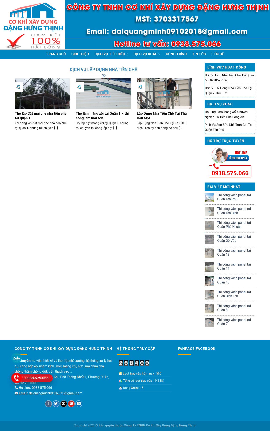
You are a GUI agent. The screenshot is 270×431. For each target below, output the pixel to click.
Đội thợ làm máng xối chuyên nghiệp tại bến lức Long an (226, 114)
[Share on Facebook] (48, 403)
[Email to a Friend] (63, 403)
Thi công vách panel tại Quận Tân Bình (234, 211)
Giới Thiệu (80, 54)
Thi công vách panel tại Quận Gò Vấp (234, 239)
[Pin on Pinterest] (71, 403)
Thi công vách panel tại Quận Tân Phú (234, 197)
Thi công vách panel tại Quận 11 (234, 266)
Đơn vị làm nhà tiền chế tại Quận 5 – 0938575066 (229, 77)
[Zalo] (16, 358)
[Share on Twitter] (56, 403)
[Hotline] (16, 378)
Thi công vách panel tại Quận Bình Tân (234, 294)
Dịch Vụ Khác (146, 54)
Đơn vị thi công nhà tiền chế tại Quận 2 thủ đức (228, 90)
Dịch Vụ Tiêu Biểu (109, 54)
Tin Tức (199, 54)
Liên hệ (217, 54)
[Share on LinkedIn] (78, 403)
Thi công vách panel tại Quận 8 (234, 308)
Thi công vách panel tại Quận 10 (234, 280)
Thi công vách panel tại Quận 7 (234, 322)
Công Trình (176, 54)
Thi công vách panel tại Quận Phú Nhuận (234, 225)
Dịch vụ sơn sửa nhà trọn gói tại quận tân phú (228, 127)
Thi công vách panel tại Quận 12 (234, 252)
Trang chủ (56, 54)
